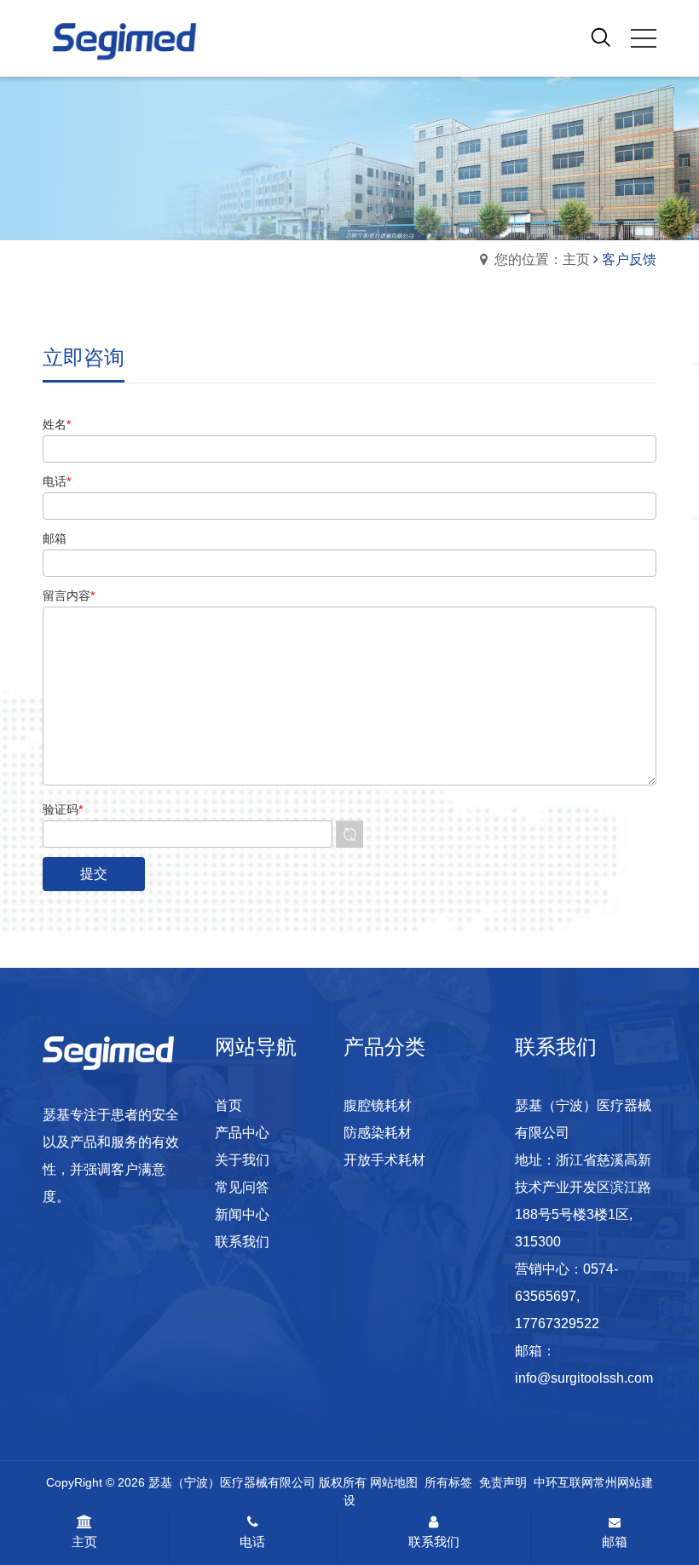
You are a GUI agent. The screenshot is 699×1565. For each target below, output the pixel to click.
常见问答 (242, 1187)
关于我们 (242, 1160)
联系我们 (242, 1241)
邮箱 (614, 1541)
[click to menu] (643, 38)
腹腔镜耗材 (378, 1105)
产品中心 (242, 1132)
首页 (228, 1105)
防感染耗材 (378, 1132)
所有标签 (448, 1482)
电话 (252, 1541)
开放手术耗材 (384, 1160)
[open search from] (601, 36)
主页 (84, 1541)
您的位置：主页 (542, 259)
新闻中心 (242, 1214)
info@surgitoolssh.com (584, 1378)
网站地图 (394, 1482)
